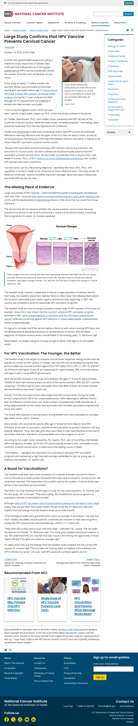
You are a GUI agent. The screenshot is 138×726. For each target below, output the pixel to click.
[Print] (127, 30)
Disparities (113, 66)
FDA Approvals (115, 71)
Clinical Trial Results (118, 61)
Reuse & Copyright (13, 673)
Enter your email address (106, 663)
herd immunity (22, 322)
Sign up (100, 677)
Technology (114, 114)
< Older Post (10, 559)
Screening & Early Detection (116, 100)
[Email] (132, 30)
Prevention (113, 89)
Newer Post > (93, 559)
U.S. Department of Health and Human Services (113, 712)
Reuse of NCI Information (73, 629)
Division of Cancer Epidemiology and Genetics (60, 158)
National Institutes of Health (121, 715)
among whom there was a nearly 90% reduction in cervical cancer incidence (30, 94)
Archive (111, 132)
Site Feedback (127, 706)
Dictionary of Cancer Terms (44, 674)
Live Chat (68, 706)
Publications (40, 668)
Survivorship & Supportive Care (116, 108)
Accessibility (70, 663)
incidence (43, 100)
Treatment (113, 119)
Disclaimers (69, 678)
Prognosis (113, 94)
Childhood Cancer (117, 56)
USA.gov (130, 721)
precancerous (43, 199)
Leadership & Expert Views (118, 83)
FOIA (66, 668)
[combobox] (108, 14)
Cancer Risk (114, 51)
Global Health (115, 76)
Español (129, 3)
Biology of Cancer (117, 46)
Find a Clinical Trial (43, 680)
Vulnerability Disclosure (76, 683)
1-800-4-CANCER (85, 706)
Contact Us (39, 663)
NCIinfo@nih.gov (106, 706)
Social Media (10, 678)
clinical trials (23, 131)
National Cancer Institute (123, 718)
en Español (9, 668)
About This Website (14, 663)
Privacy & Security (73, 673)
